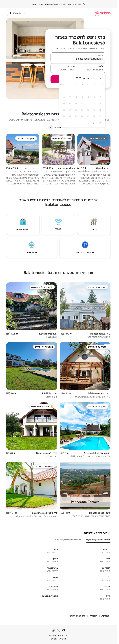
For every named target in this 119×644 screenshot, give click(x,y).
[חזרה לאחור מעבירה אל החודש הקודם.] (100, 78)
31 (94, 122)
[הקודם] (65, 127)
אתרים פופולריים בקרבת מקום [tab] (68, 539)
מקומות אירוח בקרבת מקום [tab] (98, 539)
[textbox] (92, 69)
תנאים (54, 638)
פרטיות (63, 638)
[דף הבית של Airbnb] (102, 13)
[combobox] (78, 58)
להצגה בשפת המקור (40, 4)
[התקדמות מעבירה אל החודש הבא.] (64, 78)
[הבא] (50, 127)
